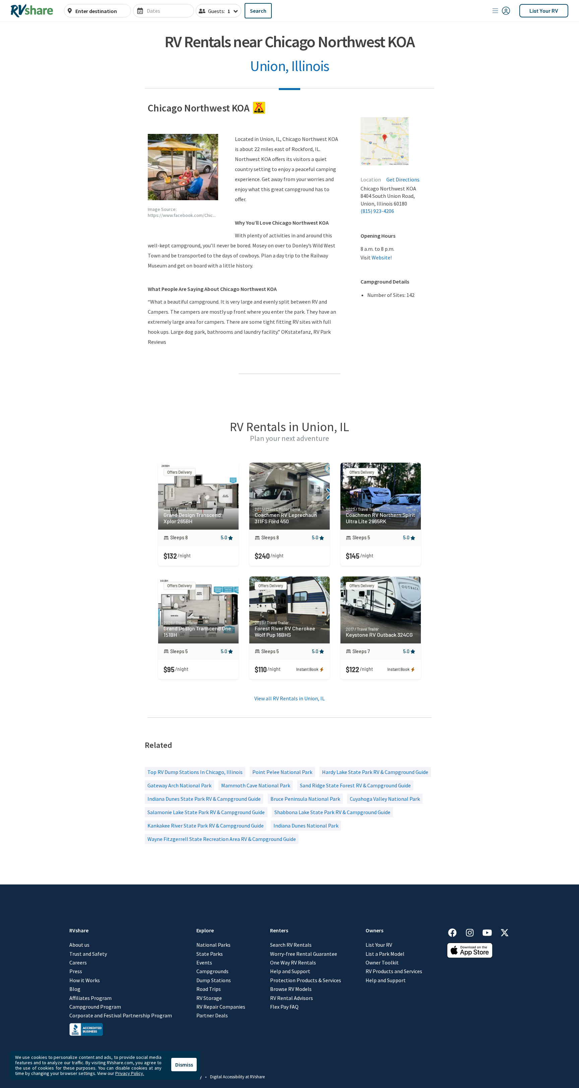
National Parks (213, 945)
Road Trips (208, 989)
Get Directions (403, 179)
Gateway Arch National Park (179, 785)
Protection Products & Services (305, 980)
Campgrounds (212, 971)
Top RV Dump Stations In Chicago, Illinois (195, 772)
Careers (78, 962)
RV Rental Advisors (291, 998)
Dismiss (184, 1064)
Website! (382, 257)
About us (79, 945)
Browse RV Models (291, 989)
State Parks (209, 954)
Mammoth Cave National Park (255, 785)
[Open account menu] (501, 10)
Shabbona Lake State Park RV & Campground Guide (332, 812)
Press (75, 971)
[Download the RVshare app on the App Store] (470, 956)
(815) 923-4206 (377, 211)
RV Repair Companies (220, 1007)
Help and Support (290, 971)
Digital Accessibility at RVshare (237, 1077)
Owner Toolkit (382, 962)
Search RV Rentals (291, 945)
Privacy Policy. (129, 1073)
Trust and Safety (88, 954)
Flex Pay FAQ (284, 1007)
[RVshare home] (32, 10)
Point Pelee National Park (282, 772)
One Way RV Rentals (293, 962)
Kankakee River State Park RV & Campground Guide (205, 825)
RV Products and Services (394, 971)
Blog (74, 989)
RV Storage (209, 998)
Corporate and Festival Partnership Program (120, 1015)
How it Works (84, 980)
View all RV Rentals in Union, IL (289, 698)
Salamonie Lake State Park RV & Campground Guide (206, 812)
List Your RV (543, 10)
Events (204, 962)
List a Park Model (385, 954)
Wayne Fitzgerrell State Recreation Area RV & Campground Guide (221, 839)
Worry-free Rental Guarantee (303, 954)
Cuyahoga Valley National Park (385, 798)
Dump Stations (213, 980)
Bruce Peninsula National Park (305, 798)
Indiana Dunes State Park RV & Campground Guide (204, 798)
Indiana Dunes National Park (305, 825)
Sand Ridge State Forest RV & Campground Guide (355, 785)
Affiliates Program (90, 998)
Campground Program (95, 1007)
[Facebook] (455, 931)
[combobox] (101, 11)
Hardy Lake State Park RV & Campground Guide (375, 772)
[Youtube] (490, 931)
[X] (504, 931)
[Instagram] (473, 931)
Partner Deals (212, 1015)
